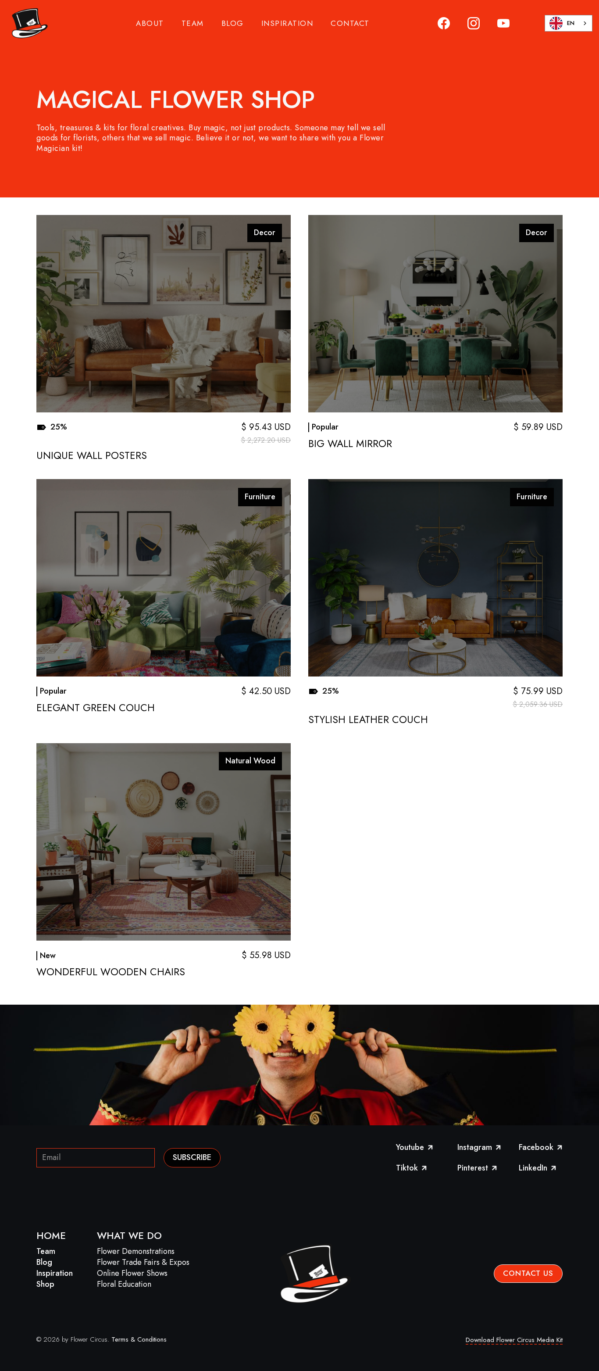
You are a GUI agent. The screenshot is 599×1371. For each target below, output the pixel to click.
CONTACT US (528, 1273)
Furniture (260, 496)
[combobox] (568, 23)
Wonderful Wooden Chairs (110, 972)
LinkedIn (538, 1168)
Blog (44, 1262)
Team (45, 1251)
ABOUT (150, 23)
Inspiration (54, 1273)
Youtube (415, 1148)
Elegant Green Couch (95, 708)
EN (570, 23)
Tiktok (412, 1168)
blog (232, 23)
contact (350, 23)
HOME (51, 1235)
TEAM (193, 23)
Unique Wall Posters (91, 456)
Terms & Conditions (139, 1339)
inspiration (287, 23)
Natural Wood (250, 760)
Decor (264, 232)
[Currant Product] (163, 313)
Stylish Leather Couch (368, 720)
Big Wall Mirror (350, 444)
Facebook (541, 1148)
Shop (45, 1284)
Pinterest (478, 1168)
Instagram (479, 1148)
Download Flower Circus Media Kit (514, 1340)
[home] (28, 23)
